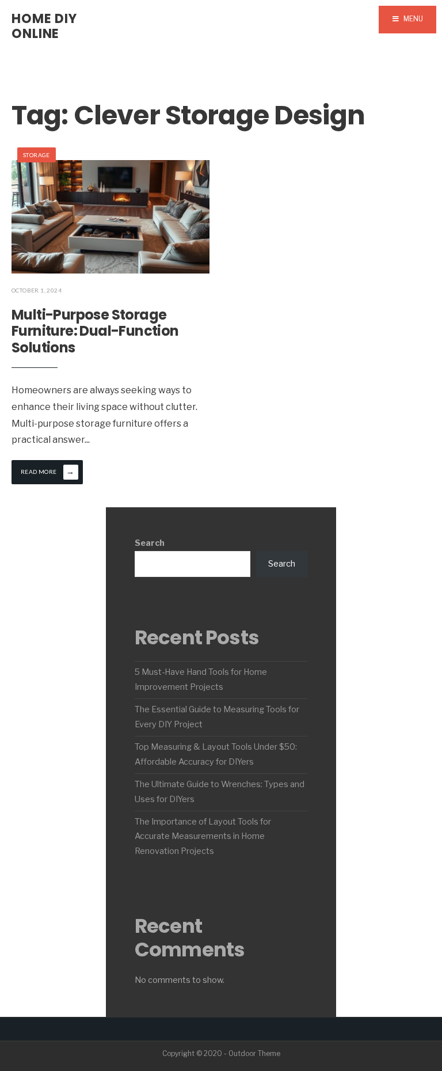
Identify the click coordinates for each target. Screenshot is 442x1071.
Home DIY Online (44, 26)
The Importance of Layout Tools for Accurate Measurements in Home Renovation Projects (203, 836)
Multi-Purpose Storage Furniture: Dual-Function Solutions (95, 331)
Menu (412, 18)
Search (150, 543)
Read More (47, 471)
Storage (36, 154)
